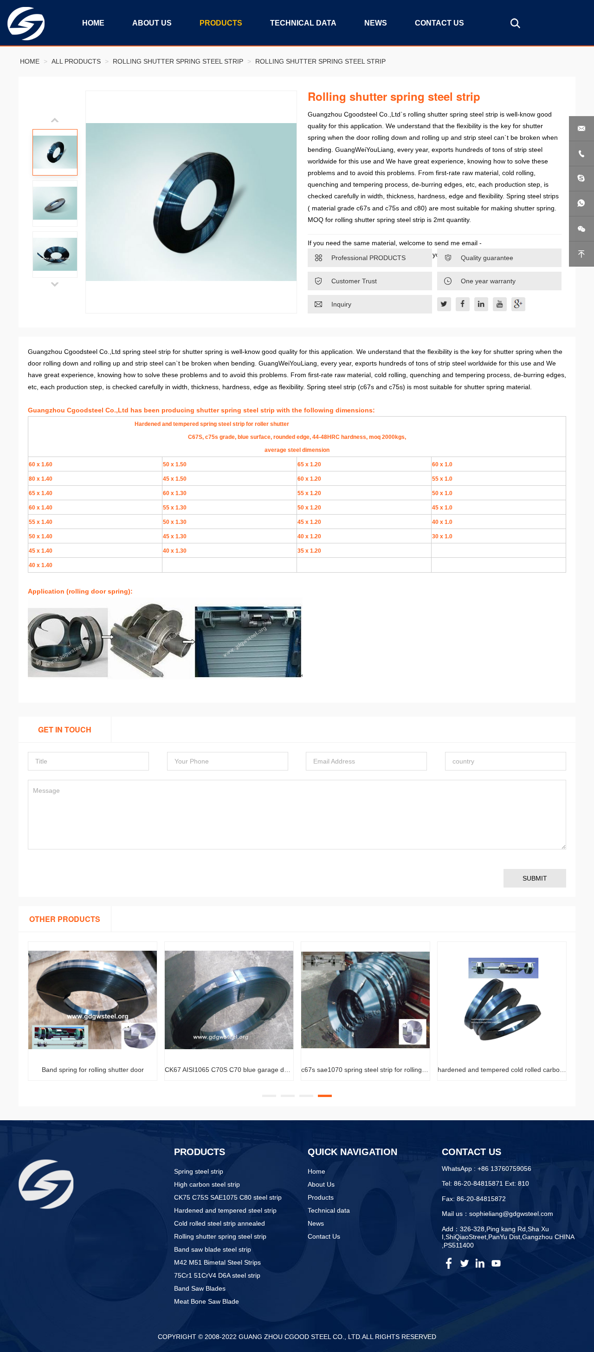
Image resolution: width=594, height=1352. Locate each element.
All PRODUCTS (76, 61)
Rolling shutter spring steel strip (178, 61)
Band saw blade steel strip (212, 1249)
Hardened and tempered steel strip (225, 1210)
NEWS (375, 23)
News (316, 1223)
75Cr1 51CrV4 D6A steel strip (217, 1275)
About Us (321, 1184)
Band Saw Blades (200, 1288)
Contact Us (324, 1236)
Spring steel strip (198, 1171)
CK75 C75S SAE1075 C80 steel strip (228, 1197)
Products (321, 1197)
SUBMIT (535, 878)
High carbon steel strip (207, 1184)
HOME (93, 23)
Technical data (329, 1210)
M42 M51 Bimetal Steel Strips (217, 1262)
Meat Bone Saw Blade (206, 1301)
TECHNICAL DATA (303, 23)
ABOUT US (152, 23)
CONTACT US (439, 23)
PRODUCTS (221, 23)
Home (29, 61)
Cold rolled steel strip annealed (219, 1223)
